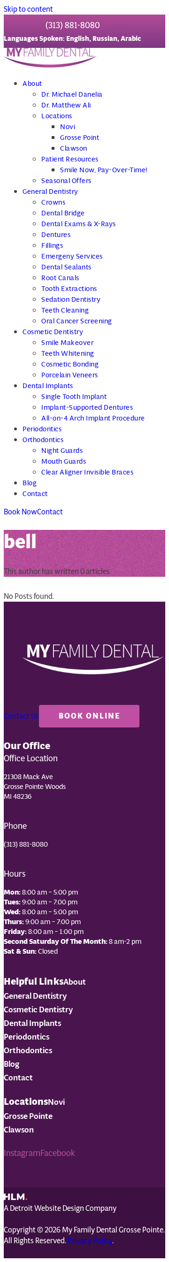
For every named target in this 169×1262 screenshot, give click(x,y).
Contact (50, 511)
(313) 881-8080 (73, 25)
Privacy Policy (90, 1240)
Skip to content (28, 9)
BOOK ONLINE (89, 716)
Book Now (20, 511)
